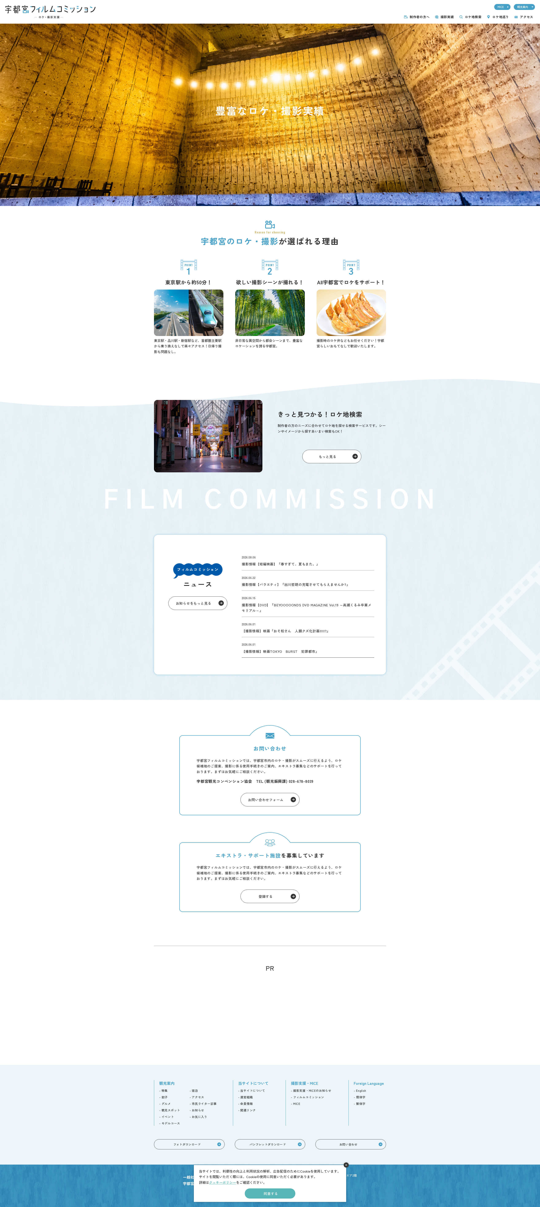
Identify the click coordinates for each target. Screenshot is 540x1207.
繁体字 (360, 1103)
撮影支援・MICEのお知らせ (312, 1090)
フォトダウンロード (187, 1144)
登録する (266, 896)
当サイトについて (252, 1090)
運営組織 (246, 1097)
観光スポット (171, 1110)
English (361, 1090)
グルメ (166, 1103)
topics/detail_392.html (308, 647)
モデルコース (171, 1123)
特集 (165, 1090)
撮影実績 (447, 17)
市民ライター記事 (204, 1103)
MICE (501, 7)
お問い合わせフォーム (266, 799)
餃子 (165, 1097)
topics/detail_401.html (308, 603)
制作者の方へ (420, 17)
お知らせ (198, 1110)
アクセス (526, 17)
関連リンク (248, 1110)
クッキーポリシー (222, 1182)
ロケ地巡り (500, 17)
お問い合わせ (348, 1144)
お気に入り (199, 1117)
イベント (168, 1117)
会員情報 (246, 1103)
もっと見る (327, 456)
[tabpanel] (270, 115)
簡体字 (360, 1097)
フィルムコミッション (308, 1097)
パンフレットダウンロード (268, 1144)
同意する (271, 1193)
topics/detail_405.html (308, 580)
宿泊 (195, 1090)
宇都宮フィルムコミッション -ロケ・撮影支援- (50, 11)
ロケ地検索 (473, 17)
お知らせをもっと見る (193, 603)
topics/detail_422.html (308, 560)
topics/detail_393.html (308, 627)
